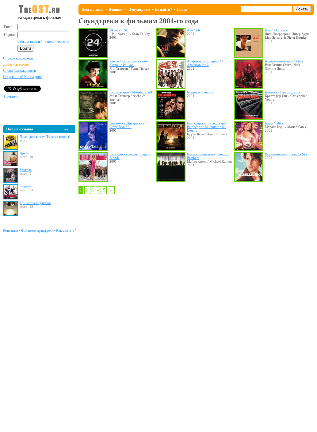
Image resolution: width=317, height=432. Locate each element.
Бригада (26, 170)
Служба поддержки (18, 58)
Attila (299, 61)
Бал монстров (119, 92)
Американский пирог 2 (204, 61)
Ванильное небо (276, 154)
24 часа (114, 30)
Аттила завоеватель (279, 61)
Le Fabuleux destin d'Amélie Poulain (129, 63)
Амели (114, 61)
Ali (198, 30)
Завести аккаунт (57, 41)
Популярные (139, 9)
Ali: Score (280, 30)
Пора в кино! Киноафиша (22, 77)
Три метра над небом (35, 203)
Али (190, 30)
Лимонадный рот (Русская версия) (45, 136)
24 (125, 30)
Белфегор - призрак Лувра (206, 123)
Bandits (207, 92)
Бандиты (193, 92)
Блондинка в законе (123, 154)
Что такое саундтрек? (37, 230)
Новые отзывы (19, 129)
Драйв (24, 153)
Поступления (93, 9)
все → (68, 129)
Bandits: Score (290, 92)
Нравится (11, 96)
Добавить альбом (16, 64)
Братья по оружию (201, 154)
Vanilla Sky (299, 154)
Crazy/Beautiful (120, 127)
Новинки (116, 9)
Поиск (182, 9)
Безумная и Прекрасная (126, 123)
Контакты (10, 230)
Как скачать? (66, 230)
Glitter (280, 123)
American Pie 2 (198, 65)
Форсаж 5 (27, 186)
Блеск (269, 123)
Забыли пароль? (30, 41)
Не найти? (163, 9)
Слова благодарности (19, 70)
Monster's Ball (142, 92)
